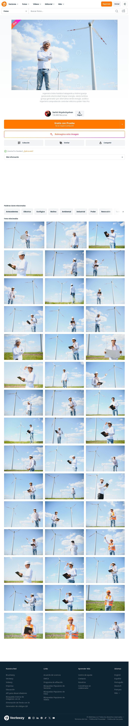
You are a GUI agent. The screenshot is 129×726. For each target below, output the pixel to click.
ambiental (66, 211)
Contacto (80, 678)
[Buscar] (114, 11)
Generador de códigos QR (16, 706)
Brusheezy (10, 675)
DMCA (45, 678)
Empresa (9, 686)
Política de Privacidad (95, 719)
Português (117, 682)
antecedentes (12, 211)
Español (116, 678)
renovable (105, 211)
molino (53, 211)
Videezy (9, 682)
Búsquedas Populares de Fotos (53, 692)
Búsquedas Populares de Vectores (53, 687)
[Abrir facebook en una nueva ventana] (29, 718)
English (116, 675)
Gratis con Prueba (64, 124)
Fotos (24, 4)
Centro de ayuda (84, 675)
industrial (81, 211)
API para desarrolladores (16, 693)
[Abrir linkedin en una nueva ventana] (38, 718)
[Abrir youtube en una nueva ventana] (54, 718)
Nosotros (81, 682)
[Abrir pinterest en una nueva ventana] (42, 718)
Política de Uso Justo (113, 719)
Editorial (48, 4)
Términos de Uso (79, 719)
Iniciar (115, 4)
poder (93, 211)
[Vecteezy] (4, 4)
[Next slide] (119, 212)
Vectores (12, 4)
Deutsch (116, 686)
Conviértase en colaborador (83, 687)
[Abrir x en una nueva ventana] (50, 718)
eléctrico (27, 211)
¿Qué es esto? (28, 151)
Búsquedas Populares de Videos (53, 698)
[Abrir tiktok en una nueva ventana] (46, 718)
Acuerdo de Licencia (51, 675)
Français (116, 689)
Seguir (78, 115)
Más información (12, 157)
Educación (10, 689)
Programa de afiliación (52, 682)
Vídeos (36, 4)
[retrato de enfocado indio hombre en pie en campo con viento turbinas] (105, 486)
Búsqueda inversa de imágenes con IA (15, 698)
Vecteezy (9, 678)
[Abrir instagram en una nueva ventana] (34, 718)
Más (60, 4)
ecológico (41, 211)
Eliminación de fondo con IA (17, 702)
